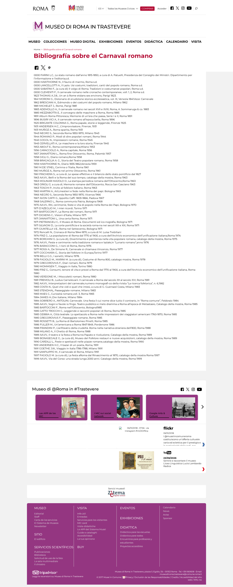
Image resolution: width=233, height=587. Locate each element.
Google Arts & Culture (157, 414)
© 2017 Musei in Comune (109, 577)
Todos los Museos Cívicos (121, 8)
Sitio (38, 534)
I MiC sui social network (102, 414)
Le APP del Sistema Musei (91, 529)
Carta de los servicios (45, 520)
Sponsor (167, 518)
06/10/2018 (182, 439)
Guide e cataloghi (87, 532)
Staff (36, 516)
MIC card (82, 523)
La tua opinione (86, 538)
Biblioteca (40, 555)
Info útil (81, 513)
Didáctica (153, 42)
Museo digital (83, 42)
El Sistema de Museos (46, 523)
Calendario (177, 42)
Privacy (129, 577)
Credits (175, 577)
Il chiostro (39, 564)
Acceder (161, 8)
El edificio (39, 539)
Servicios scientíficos (53, 547)
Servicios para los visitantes (92, 520)
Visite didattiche (86, 526)
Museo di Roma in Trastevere (88, 27)
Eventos (133, 42)
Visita (196, 42)
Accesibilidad (84, 535)
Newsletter (40, 526)
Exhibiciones (111, 42)
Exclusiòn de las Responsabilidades (152, 577)
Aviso (166, 514)
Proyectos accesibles (131, 546)
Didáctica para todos (131, 535)
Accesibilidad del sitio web (191, 578)
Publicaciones (42, 551)
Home (37, 49)
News (166, 511)
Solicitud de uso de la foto (48, 558)
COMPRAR (147, 8)
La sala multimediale (46, 561)
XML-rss (198, 580)
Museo (34, 42)
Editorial (39, 513)
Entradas (82, 516)
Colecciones (55, 42)
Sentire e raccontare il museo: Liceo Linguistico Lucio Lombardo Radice (182, 463)
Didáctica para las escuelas (135, 532)
